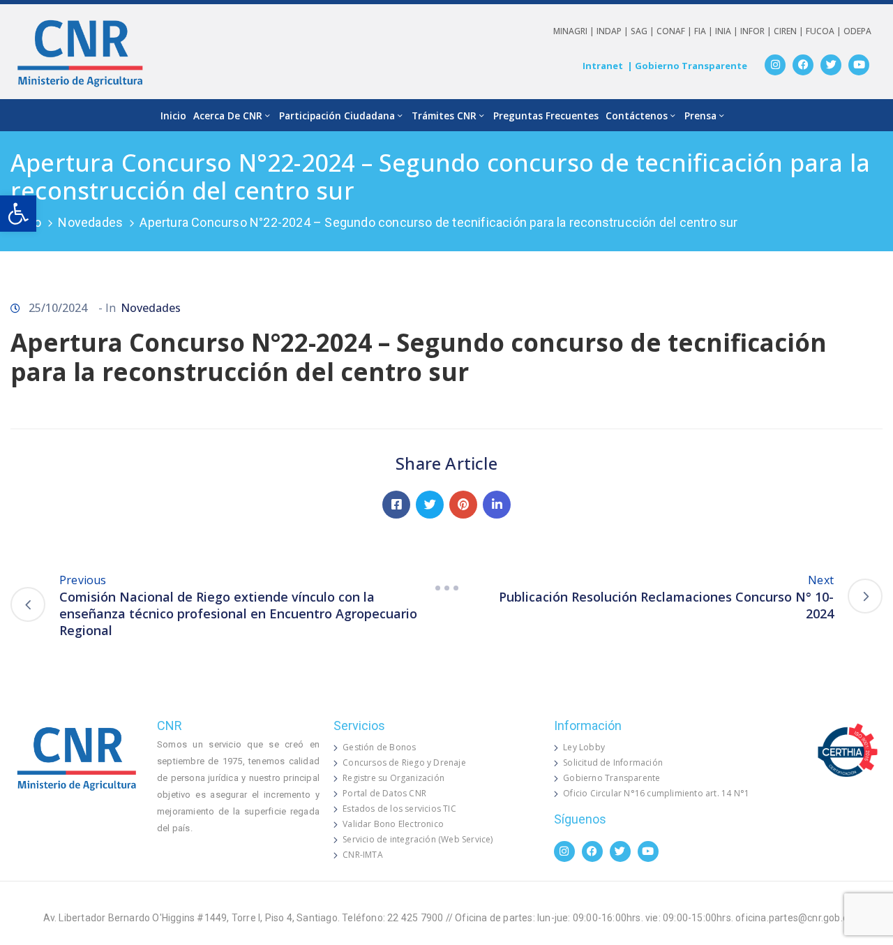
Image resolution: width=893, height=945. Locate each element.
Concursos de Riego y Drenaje (404, 762)
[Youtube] (858, 64)
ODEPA (857, 31)
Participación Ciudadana (337, 115)
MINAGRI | (574, 31)
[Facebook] (803, 64)
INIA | (727, 31)
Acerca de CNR (227, 115)
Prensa (700, 115)
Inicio (173, 115)
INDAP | (613, 31)
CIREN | (790, 31)
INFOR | (757, 31)
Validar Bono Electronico (393, 824)
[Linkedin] (497, 505)
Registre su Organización (393, 778)
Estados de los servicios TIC (399, 808)
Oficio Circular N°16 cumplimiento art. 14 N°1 (656, 793)
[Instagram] (775, 64)
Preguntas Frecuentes (546, 115)
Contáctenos (637, 115)
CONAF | (675, 31)
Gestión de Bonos (379, 747)
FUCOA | (824, 31)
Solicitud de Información (613, 762)
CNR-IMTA (363, 855)
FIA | (704, 31)
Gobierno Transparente (611, 778)
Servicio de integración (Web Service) (418, 839)
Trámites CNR (444, 115)
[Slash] (446, 588)
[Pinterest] (463, 505)
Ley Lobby (584, 747)
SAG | (643, 31)
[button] (18, 213)
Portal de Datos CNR (384, 793)
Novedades (90, 222)
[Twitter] (830, 64)
